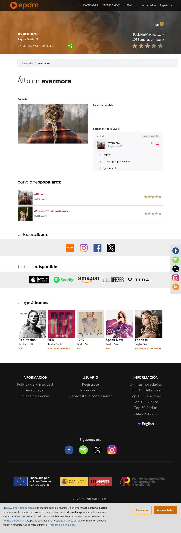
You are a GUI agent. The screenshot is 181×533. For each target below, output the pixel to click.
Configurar (142, 509)
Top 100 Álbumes (145, 390)
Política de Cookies (35, 396)
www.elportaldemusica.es (21, 507)
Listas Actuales (145, 413)
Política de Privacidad (35, 384)
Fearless (141, 340)
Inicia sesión (148, 5)
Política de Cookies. (14, 520)
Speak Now (114, 340)
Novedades (27, 63)
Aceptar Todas (165, 509)
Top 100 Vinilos (146, 402)
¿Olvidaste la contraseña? (90, 396)
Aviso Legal (35, 390)
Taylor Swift (26, 39)
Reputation (27, 340)
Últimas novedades (146, 384)
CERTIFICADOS (111, 5)
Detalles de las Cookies (62, 524)
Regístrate (166, 5)
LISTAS (129, 5)
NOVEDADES (90, 5)
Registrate (90, 384)
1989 (80, 340)
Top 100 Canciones (146, 396)
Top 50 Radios (146, 407)
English (148, 423)
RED (51, 340)
